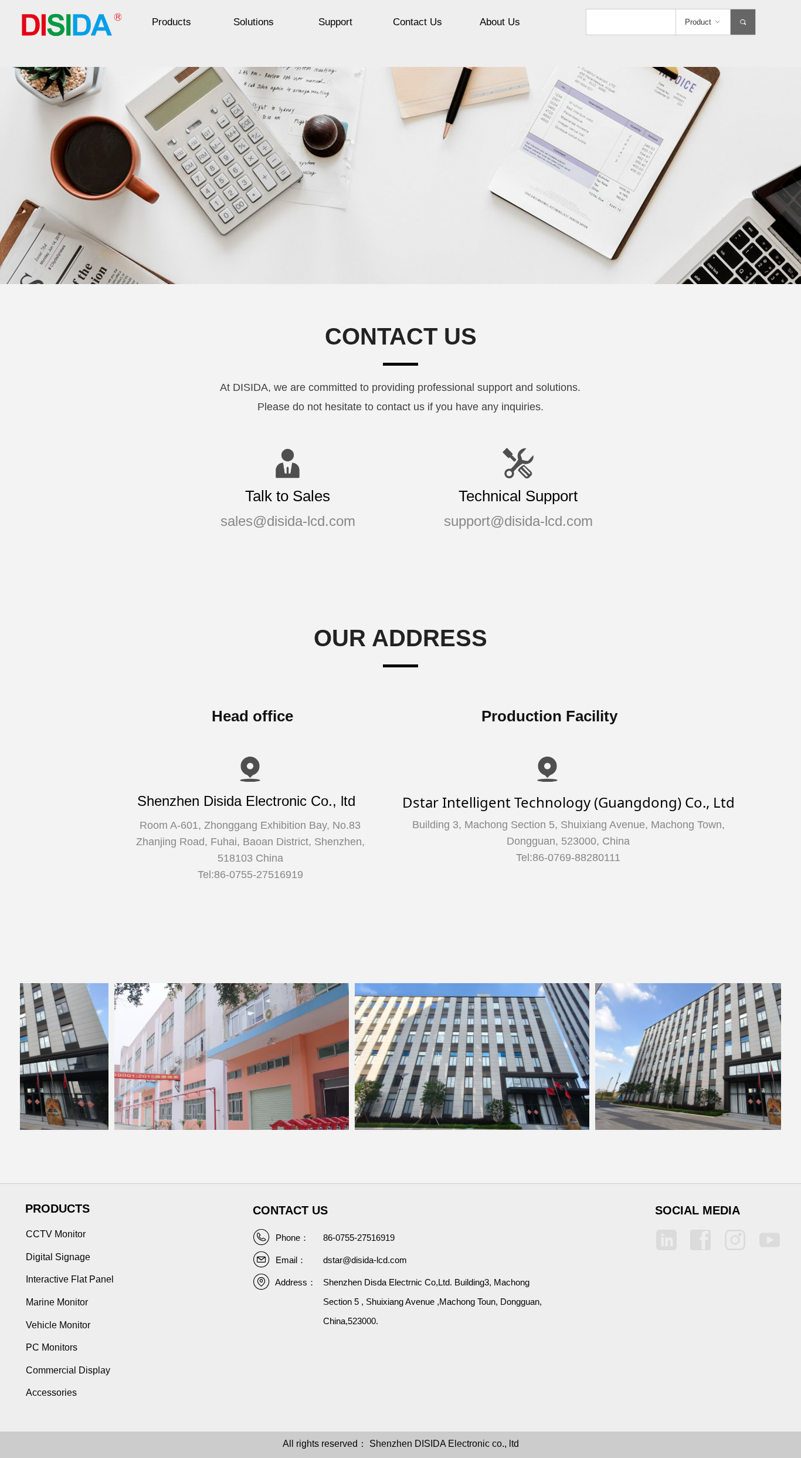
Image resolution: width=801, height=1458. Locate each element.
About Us (500, 22)
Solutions (253, 22)
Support (335, 22)
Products (171, 22)
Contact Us (417, 22)
